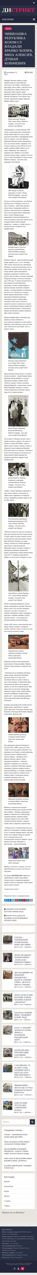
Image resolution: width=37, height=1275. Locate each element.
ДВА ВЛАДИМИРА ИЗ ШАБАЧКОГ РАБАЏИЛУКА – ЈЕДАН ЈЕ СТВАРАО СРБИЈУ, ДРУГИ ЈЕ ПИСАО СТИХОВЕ (23, 978)
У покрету (7, 1201)
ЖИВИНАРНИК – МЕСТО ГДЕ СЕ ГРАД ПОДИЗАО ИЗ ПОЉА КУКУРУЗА (23, 1089)
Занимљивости (8, 1186)
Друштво (8, 28)
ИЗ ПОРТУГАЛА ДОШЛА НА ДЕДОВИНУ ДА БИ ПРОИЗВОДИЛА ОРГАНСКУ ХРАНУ (16, 918)
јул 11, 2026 (19, 1004)
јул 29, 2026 (19, 947)
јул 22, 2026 (19, 964)
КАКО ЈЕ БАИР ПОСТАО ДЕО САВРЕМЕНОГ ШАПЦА (20, 1106)
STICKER (27, 1264)
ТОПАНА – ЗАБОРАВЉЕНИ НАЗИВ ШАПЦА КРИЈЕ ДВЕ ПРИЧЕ (22, 941)
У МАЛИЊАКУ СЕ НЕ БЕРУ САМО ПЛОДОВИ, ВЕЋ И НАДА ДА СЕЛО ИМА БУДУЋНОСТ (22, 1070)
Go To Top (22, 1268)
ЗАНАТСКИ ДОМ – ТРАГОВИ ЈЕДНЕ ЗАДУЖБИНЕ (22, 1052)
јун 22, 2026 (19, 1077)
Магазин (6, 1196)
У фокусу (7, 1206)
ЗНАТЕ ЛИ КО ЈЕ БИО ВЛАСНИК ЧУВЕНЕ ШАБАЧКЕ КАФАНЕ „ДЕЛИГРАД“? (23, 998)
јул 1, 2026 (18, 1042)
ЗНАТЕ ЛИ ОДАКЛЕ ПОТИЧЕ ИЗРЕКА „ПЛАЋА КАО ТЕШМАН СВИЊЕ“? (23, 958)
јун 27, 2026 (19, 1057)
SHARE (29, 72)
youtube (18, 1268)
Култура (6, 1191)
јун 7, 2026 (18, 1112)
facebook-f (14, 1268)
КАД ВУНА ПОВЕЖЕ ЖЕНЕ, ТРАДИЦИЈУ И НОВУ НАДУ (23, 1015)
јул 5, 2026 (18, 1020)
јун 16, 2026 (19, 1095)
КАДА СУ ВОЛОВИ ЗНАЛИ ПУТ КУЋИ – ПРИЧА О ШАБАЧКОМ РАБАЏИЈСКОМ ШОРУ (23, 1033)
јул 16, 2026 (19, 987)
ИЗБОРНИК (8, 19)
